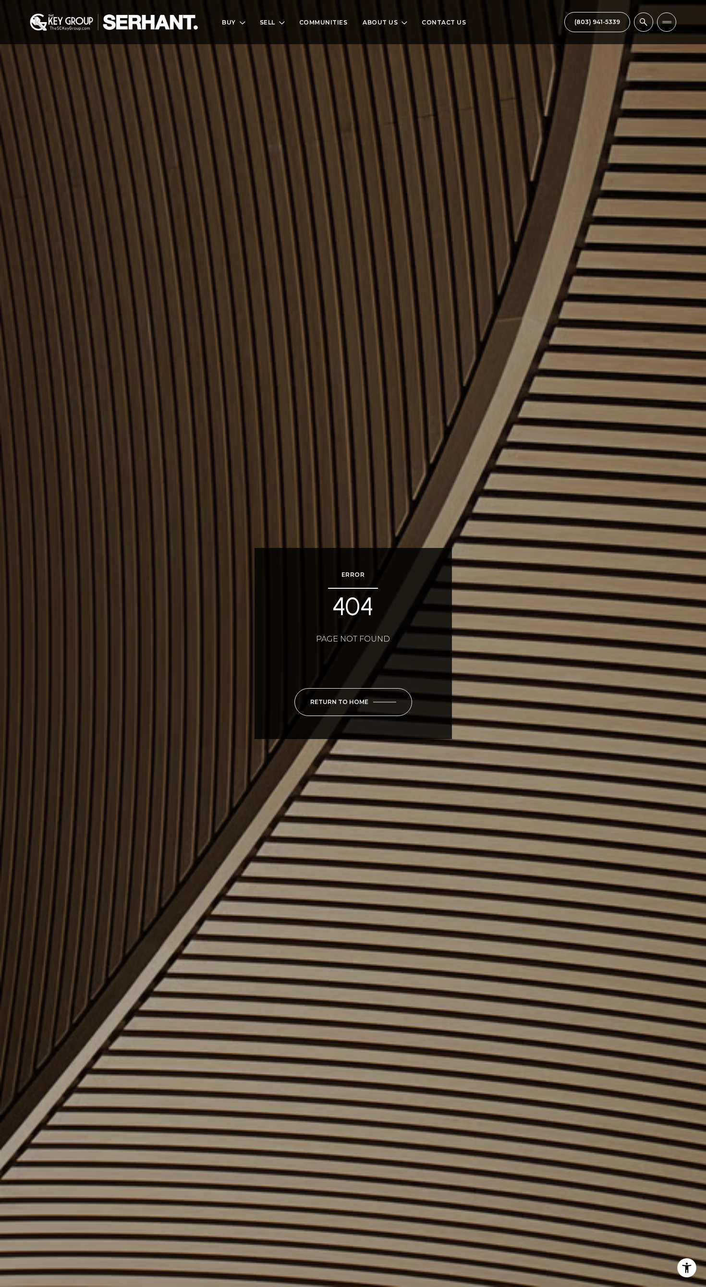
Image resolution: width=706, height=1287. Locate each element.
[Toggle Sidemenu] (666, 22)
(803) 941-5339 (597, 21)
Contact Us (444, 22)
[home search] (643, 22)
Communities (323, 22)
